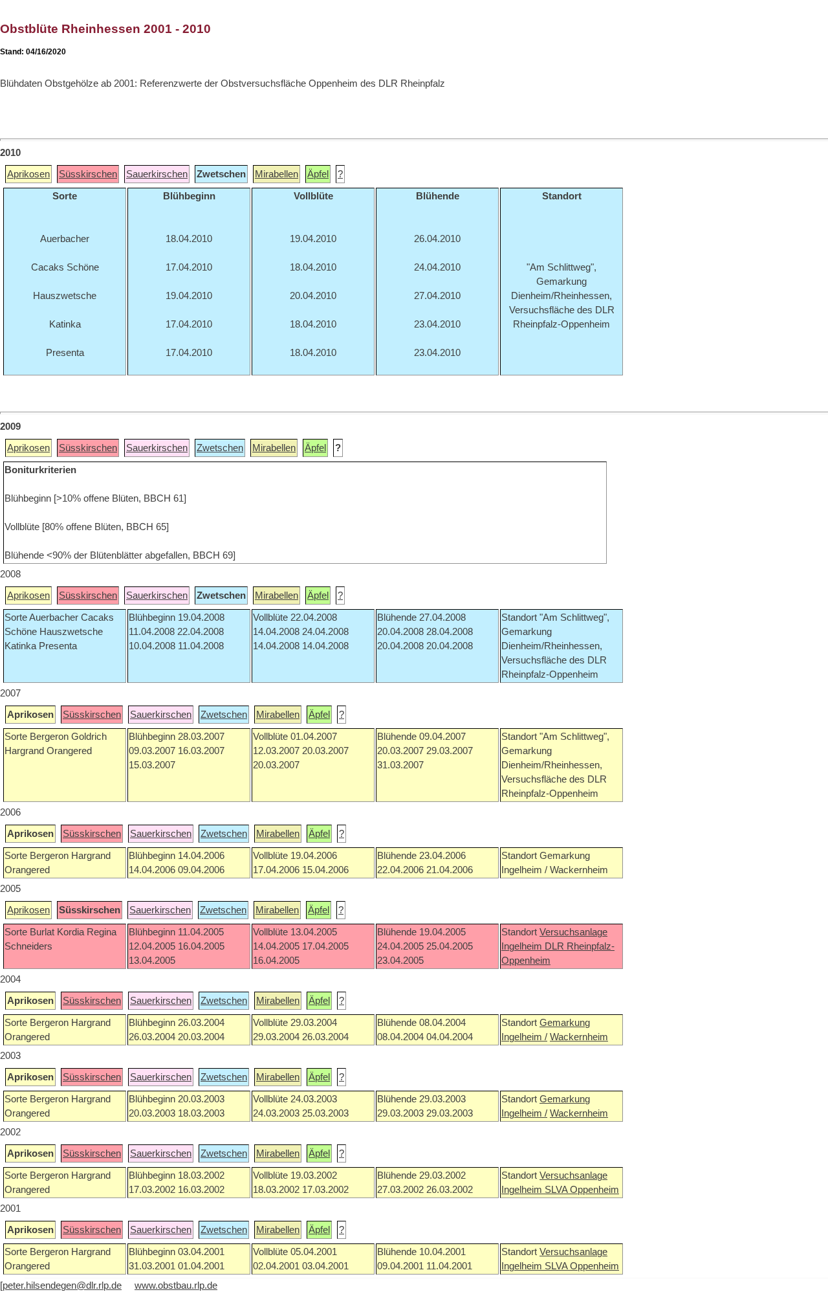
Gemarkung (564, 1023)
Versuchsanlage (573, 932)
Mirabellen (276, 174)
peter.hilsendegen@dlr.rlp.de (62, 1285)
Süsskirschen (88, 174)
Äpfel (318, 174)
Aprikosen (28, 174)
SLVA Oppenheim (582, 1190)
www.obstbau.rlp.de (176, 1285)
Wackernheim (579, 1037)
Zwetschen (220, 448)
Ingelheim (523, 946)
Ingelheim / (524, 1037)
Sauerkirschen (157, 174)
